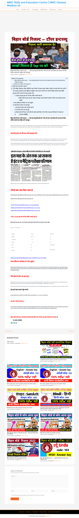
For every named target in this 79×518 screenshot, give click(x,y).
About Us (60, 9)
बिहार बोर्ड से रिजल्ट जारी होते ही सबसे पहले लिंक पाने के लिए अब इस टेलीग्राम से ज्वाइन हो (39, 112)
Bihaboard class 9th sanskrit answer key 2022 (19, 407)
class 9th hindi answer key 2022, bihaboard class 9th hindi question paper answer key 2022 (54, 408)
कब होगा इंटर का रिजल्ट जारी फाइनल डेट (22, 84)
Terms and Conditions (54, 512)
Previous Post (8, 331)
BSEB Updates (44, 9)
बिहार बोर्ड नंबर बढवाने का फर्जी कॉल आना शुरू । (50, 433)
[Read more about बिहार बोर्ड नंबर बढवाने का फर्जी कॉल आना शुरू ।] (56, 422)
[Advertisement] (39, 20)
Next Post (71, 331)
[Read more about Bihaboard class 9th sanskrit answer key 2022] (23, 397)
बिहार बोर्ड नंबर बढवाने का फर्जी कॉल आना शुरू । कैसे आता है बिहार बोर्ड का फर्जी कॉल (22, 433)
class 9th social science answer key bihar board (53, 359)
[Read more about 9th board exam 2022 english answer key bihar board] (23, 373)
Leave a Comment (14, 74)
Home (17, 9)
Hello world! (10, 341)
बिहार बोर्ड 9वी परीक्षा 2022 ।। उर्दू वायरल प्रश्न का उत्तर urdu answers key (54, 458)
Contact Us (28, 512)
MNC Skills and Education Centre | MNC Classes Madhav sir (36, 4)
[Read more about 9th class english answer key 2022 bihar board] (56, 373)
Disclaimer (35, 512)
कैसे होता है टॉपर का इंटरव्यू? (22, 105)
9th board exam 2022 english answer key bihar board (21, 383)
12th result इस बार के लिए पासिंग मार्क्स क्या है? (29, 95)
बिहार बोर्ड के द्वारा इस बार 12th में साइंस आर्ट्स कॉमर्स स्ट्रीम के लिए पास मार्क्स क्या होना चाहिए (42, 99)
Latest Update (35, 9)
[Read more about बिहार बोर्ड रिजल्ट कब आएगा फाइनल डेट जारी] (23, 447)
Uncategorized (22, 74)
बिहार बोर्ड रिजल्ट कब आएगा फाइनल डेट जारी (16, 458)
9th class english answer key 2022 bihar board (53, 383)
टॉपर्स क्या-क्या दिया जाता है (20, 86)
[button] (29, 9)
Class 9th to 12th (25, 9)
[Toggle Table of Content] (66, 78)
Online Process (52, 9)
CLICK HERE (22, 114)
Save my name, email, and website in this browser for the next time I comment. (28, 495)
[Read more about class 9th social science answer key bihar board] (56, 349)
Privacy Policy (43, 512)
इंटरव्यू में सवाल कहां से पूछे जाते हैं (24, 107)
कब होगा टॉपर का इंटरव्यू (22, 110)
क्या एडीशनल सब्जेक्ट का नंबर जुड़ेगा (23, 102)
